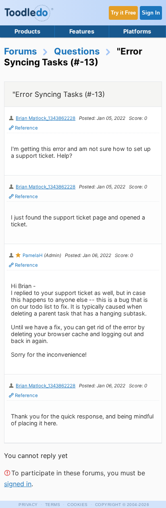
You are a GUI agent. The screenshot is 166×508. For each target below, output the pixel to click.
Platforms (137, 31)
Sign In (151, 13)
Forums (20, 51)
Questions (77, 51)
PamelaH (33, 255)
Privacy (28, 504)
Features (81, 31)
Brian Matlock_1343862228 (45, 118)
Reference (26, 128)
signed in (17, 484)
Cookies (77, 504)
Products (27, 31)
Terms (52, 504)
